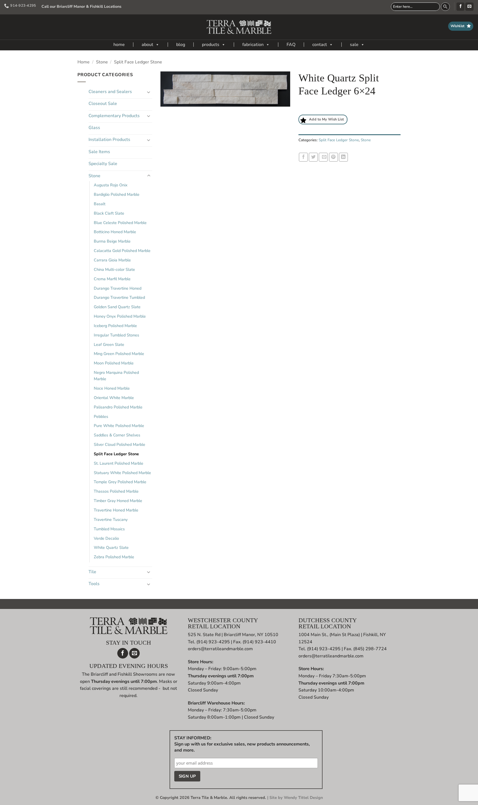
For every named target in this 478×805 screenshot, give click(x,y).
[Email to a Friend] (323, 157)
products (210, 44)
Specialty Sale (103, 164)
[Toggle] (149, 92)
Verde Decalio (106, 538)
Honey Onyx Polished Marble (120, 316)
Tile (92, 572)
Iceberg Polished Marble (115, 325)
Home (83, 62)
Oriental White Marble (114, 397)
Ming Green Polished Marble (119, 353)
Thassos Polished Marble (116, 491)
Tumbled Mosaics (109, 529)
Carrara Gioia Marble (112, 260)
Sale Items (99, 152)
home (119, 44)
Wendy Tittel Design (303, 797)
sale (354, 44)
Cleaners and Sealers (110, 92)
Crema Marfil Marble (112, 279)
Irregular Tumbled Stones (116, 335)
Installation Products (109, 140)
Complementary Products (114, 116)
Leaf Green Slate (109, 344)
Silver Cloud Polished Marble (119, 444)
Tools (94, 584)
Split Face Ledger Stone (138, 62)
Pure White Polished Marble (119, 425)
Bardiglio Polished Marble (116, 194)
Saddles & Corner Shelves (117, 435)
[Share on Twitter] (313, 157)
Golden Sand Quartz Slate (117, 307)
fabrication (253, 44)
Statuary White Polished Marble (122, 472)
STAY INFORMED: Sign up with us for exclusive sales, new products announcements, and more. (242, 744)
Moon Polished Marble (114, 363)
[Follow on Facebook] (460, 6)
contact (319, 44)
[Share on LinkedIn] (343, 157)
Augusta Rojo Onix (111, 185)
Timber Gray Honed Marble (118, 500)
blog (180, 44)
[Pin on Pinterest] (333, 157)
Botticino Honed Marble (115, 232)
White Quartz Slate (111, 547)
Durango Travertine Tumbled (119, 297)
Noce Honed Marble (112, 388)
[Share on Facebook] (303, 157)
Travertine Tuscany (111, 519)
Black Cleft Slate (109, 213)
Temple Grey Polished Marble (120, 482)
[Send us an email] (469, 6)
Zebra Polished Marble (114, 557)
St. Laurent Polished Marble (118, 463)
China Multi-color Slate (114, 269)
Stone (102, 62)
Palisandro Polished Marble (118, 407)
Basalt (99, 204)
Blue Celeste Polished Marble (120, 222)
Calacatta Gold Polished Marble (122, 250)
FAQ (291, 44)
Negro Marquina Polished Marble (116, 376)
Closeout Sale (103, 104)
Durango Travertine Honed (117, 288)
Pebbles (101, 416)
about (147, 44)
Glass (94, 128)
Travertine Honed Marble (116, 510)
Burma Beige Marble (112, 241)
